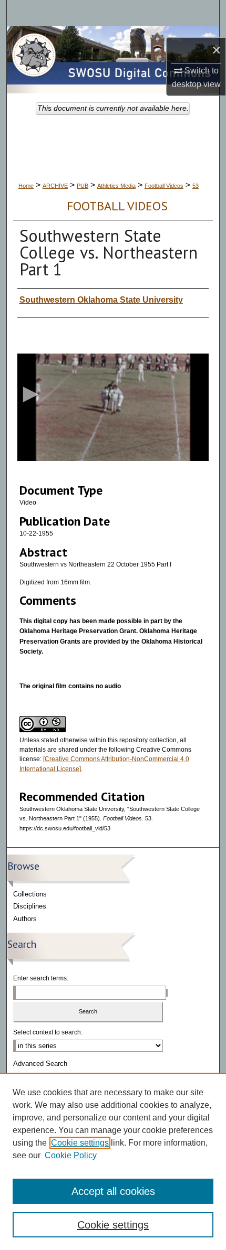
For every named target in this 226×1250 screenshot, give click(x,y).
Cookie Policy (71, 1155)
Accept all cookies (113, 1191)
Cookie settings (80, 1142)
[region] (113, 1161)
